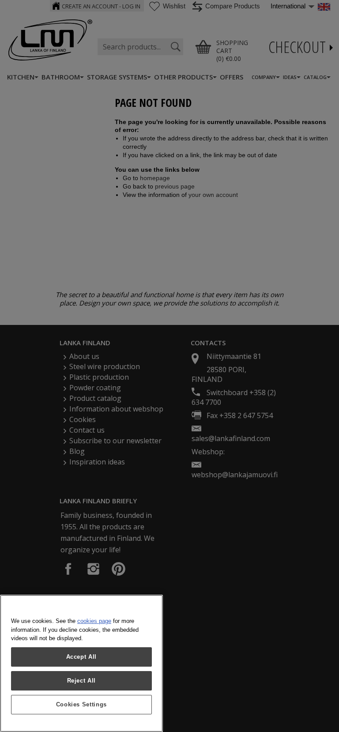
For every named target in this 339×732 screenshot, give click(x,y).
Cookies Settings (81, 704)
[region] (81, 663)
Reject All (81, 680)
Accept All (81, 656)
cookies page (94, 621)
